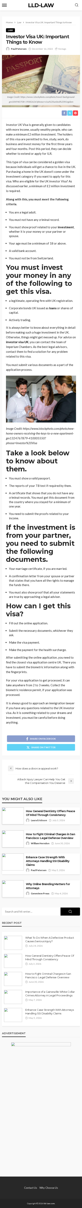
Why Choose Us (48, 1187)
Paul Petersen (18, 48)
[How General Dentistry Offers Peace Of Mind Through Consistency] (13, 961)
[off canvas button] (4, 5)
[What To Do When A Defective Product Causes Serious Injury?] (13, 943)
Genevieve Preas (40, 893)
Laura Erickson (39, 820)
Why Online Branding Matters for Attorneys (48, 886)
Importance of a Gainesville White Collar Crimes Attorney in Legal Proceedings (50, 993)
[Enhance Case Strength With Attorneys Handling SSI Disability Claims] (13, 1015)
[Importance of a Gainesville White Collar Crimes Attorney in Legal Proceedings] (13, 997)
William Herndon (40, 843)
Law (10, 30)
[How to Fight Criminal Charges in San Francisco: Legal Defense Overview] (13, 979)
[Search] (76, 5)
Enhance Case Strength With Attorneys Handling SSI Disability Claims (47, 861)
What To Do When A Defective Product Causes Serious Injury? (49, 939)
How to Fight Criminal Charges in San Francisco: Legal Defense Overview (50, 836)
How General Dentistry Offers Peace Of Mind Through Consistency (50, 813)
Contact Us (30, 1187)
